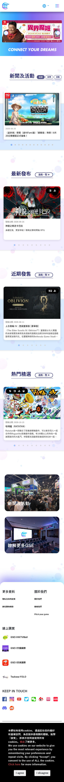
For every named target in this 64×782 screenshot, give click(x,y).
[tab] (11, 145)
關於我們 (38, 599)
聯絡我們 (38, 607)
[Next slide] (58, 33)
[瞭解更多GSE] (32, 534)
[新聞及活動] (32, 492)
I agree (20, 773)
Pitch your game (41, 614)
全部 (41, 77)
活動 (58, 77)
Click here (14, 764)
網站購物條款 (8, 607)
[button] (45, 6)
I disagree (42, 773)
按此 (22, 742)
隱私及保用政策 (8, 599)
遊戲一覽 (43, 175)
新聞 (49, 77)
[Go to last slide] (6, 33)
